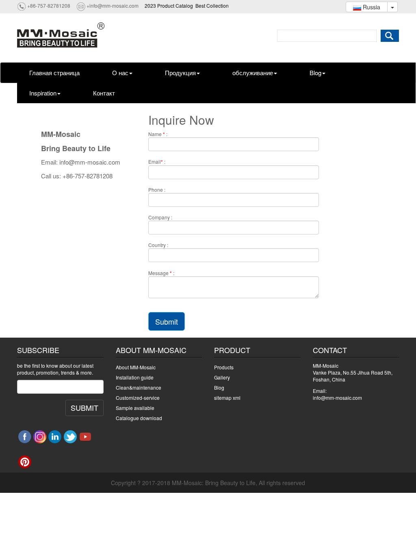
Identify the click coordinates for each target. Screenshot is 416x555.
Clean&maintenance (138, 387)
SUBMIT (84, 407)
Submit (166, 321)
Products (224, 367)
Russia (370, 7)
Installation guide (135, 377)
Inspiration (42, 93)
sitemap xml (227, 397)
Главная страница (54, 72)
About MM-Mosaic (136, 367)
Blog (315, 72)
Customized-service (138, 397)
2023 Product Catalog (169, 5)
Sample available (135, 407)
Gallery (222, 377)
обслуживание (252, 72)
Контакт (104, 93)
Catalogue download (139, 417)
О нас (120, 72)
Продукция (180, 72)
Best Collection (212, 5)
